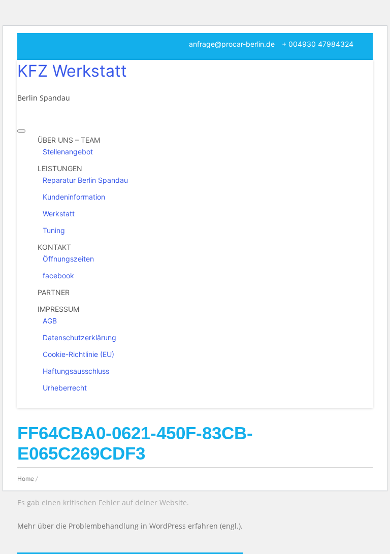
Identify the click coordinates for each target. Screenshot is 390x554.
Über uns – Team (69, 140)
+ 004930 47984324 (317, 44)
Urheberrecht (65, 387)
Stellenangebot (68, 151)
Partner (54, 292)
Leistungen (60, 168)
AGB (50, 320)
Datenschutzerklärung (79, 337)
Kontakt (54, 247)
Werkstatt (59, 213)
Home (25, 478)
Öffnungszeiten (68, 258)
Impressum (58, 309)
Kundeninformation (74, 196)
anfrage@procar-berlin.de (232, 44)
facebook (58, 275)
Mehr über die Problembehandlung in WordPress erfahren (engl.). (130, 526)
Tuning (54, 230)
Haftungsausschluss (76, 371)
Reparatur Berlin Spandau (85, 180)
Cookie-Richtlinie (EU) (78, 354)
